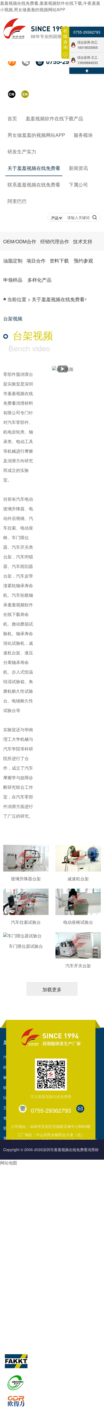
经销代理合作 (54, 241)
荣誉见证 (44, 1290)
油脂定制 (73, 1193)
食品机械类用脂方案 (20, 1214)
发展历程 (44, 1280)
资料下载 (73, 1214)
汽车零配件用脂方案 (20, 1163)
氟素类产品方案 (16, 1204)
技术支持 (82, 241)
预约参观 (73, 1224)
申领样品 (73, 1234)
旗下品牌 (12, 1341)
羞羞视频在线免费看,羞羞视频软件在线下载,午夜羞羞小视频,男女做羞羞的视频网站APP (50, 6)
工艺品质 (10, 1290)
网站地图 (8, 1163)
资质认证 (44, 1300)
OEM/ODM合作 (19, 241)
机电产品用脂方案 (18, 1183)
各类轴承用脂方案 (18, 1173)
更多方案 (10, 1244)
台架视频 (44, 1330)
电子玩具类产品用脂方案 (23, 1193)
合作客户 (44, 1320)
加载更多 (52, 989)
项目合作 (73, 1204)
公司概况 (44, 1269)
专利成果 (44, 1310)
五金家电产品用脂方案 (22, 1224)
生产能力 (10, 1280)
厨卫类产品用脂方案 (20, 1234)
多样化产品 (75, 1244)
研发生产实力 (17, 1254)
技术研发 (10, 1269)
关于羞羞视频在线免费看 (63, 1254)
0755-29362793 (86, 32)
